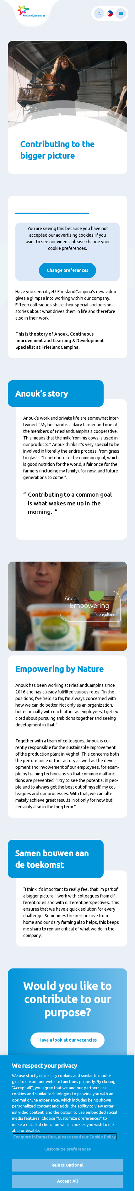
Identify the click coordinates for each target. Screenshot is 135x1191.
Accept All (67, 1181)
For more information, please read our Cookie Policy (65, 1136)
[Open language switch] (110, 13)
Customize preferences (67, 1149)
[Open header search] (99, 13)
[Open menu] (121, 13)
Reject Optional (67, 1165)
